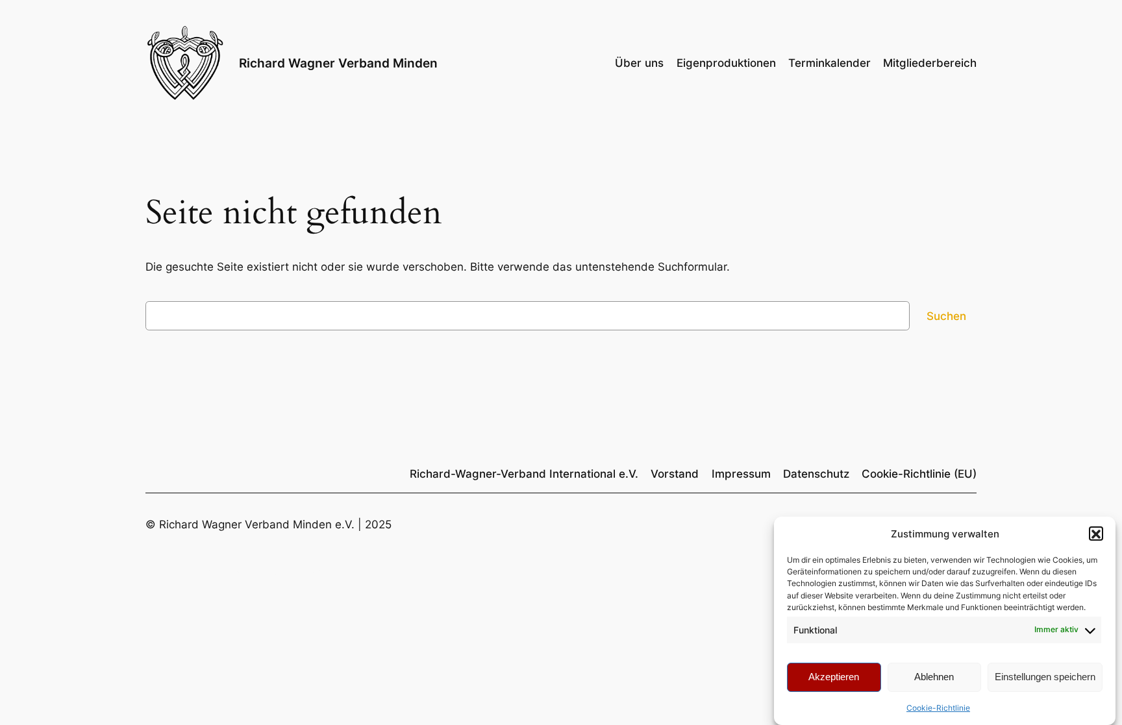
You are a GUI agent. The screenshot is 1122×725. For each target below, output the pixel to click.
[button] (1096, 534)
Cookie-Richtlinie (938, 708)
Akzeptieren (833, 676)
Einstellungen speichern (1045, 676)
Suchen (946, 316)
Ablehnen (934, 676)
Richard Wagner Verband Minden (338, 63)
